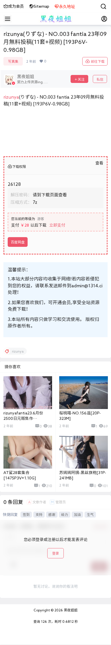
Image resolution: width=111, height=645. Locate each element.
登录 (55, 553)
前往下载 (97, 61)
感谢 (51, 514)
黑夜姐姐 (70, 610)
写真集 (13, 61)
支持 (39, 514)
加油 (77, 514)
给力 (64, 514)
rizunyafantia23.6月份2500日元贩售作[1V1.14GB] (23, 418)
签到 (26, 514)
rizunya (11, 97)
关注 (81, 79)
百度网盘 (17, 242)
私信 (99, 79)
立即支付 (57, 225)
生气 (90, 514)
